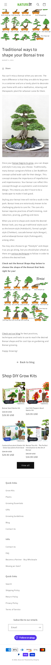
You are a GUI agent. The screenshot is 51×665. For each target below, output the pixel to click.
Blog (8, 522)
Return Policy (12, 596)
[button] (6, 4)
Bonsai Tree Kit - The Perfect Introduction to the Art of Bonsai (36, 447)
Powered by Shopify (32, 660)
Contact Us (11, 529)
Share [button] (8, 68)
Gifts (8, 509)
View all (26, 465)
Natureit (21, 660)
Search (9, 584)
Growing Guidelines (15, 516)
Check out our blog (11, 333)
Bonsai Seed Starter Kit (11, 408)
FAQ (7, 553)
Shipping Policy (13, 590)
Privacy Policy (12, 603)
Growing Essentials (14, 503)
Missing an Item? (13, 566)
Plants (9, 497)
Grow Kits (10, 490)
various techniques (20, 253)
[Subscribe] (40, 627)
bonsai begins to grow (22, 163)
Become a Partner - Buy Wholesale (21, 559)
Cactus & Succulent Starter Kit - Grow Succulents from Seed (13, 446)
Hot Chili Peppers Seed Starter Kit (35, 409)
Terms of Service (13, 609)
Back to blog (27, 362)
